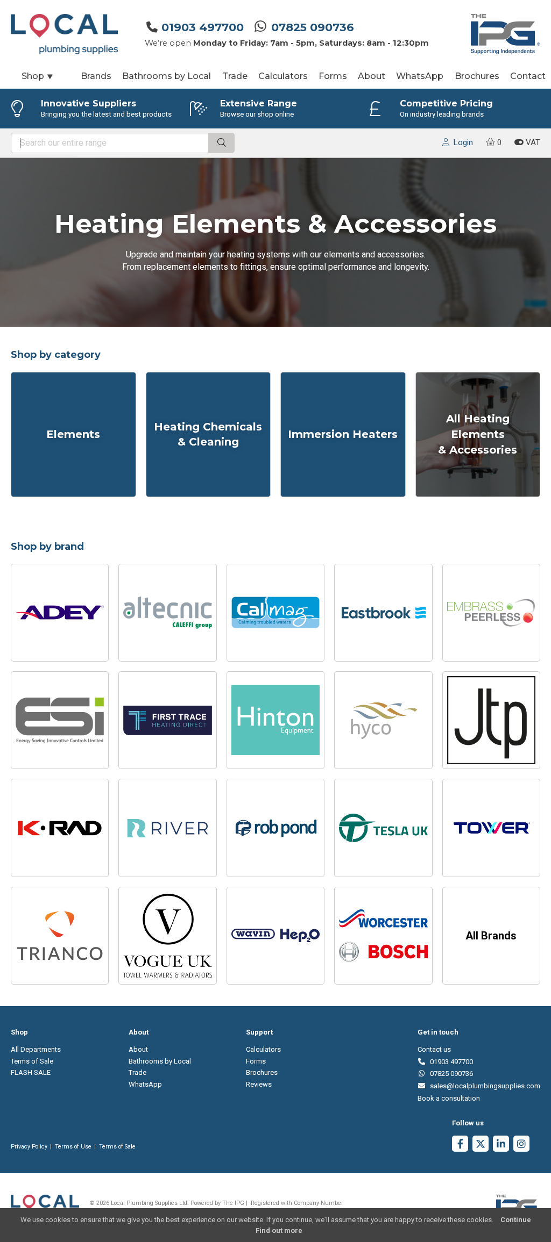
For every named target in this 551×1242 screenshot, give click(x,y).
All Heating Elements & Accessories (477, 434)
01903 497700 (202, 27)
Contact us (434, 1049)
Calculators (283, 76)
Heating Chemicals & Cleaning (208, 434)
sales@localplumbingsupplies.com (483, 1086)
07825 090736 (312, 27)
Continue (515, 1220)
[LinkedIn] (501, 1145)
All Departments (36, 1049)
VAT (532, 142)
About (371, 76)
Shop (38, 76)
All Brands (491, 935)
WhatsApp (419, 76)
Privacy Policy (29, 1146)
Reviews (259, 1084)
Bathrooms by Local (166, 76)
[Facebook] (460, 1145)
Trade (235, 76)
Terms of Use (73, 1146)
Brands (96, 76)
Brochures (477, 76)
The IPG (233, 1203)
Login (461, 142)
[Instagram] (521, 1145)
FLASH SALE (31, 1072)
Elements (73, 434)
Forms (333, 76)
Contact (528, 76)
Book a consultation (449, 1098)
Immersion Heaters (343, 434)
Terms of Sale (32, 1061)
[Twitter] (480, 1145)
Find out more (279, 1230)
